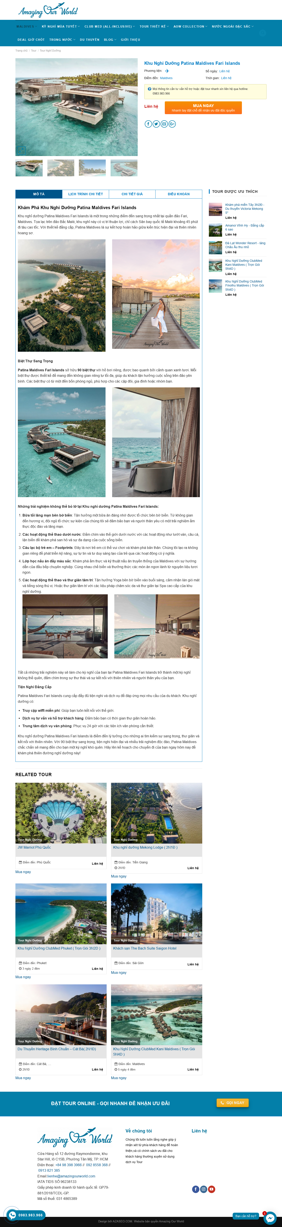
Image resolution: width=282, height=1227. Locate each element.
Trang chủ (21, 50)
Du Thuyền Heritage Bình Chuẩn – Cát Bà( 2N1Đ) (57, 1049)
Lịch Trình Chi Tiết (85, 194)
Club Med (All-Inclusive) (108, 26)
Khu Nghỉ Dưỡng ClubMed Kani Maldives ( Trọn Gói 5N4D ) (154, 1051)
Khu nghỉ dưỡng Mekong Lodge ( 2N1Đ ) (145, 847)
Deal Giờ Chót (31, 39)
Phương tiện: (153, 71)
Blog (108, 39)
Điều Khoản (179, 194)
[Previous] (24, 101)
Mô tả (39, 194)
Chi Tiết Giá (132, 194)
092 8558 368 (96, 1165)
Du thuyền (90, 39)
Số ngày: (212, 71)
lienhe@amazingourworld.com (71, 1176)
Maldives (25, 26)
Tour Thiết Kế (153, 26)
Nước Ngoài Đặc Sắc (231, 26)
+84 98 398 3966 (68, 1165)
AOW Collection (189, 26)
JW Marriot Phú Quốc (34, 847)
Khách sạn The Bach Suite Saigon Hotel (144, 948)
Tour (33, 50)
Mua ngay (23, 872)
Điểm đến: (151, 78)
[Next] (129, 101)
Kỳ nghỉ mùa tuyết (59, 26)
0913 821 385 (48, 1170)
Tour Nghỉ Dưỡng (50, 50)
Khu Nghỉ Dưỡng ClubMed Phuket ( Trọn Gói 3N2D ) (59, 948)
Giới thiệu (130, 39)
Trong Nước (60, 39)
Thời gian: (213, 78)
